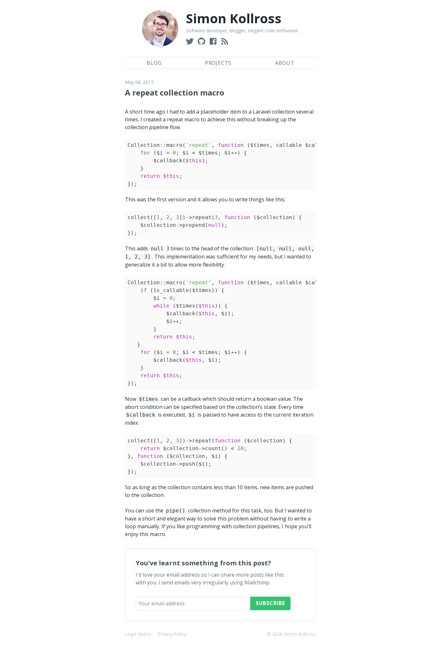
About (284, 63)
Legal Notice (138, 634)
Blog (154, 63)
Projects (218, 63)
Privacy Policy (172, 634)
